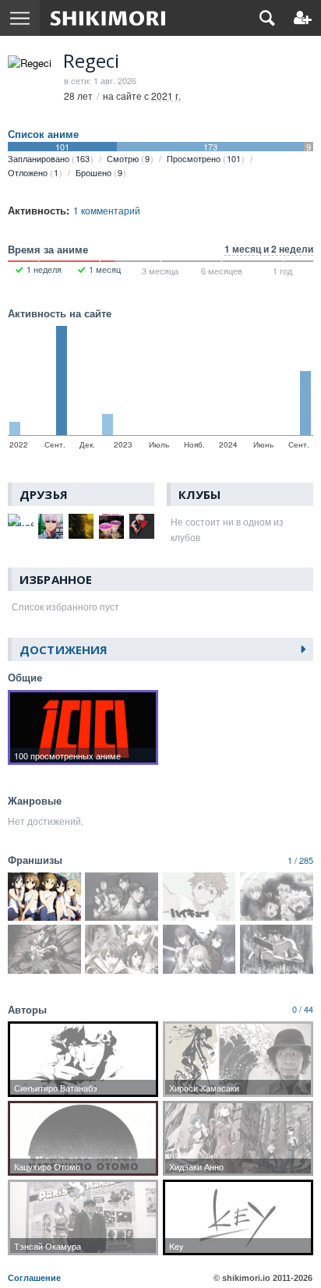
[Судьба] (199, 949)
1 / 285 (300, 860)
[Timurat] (51, 526)
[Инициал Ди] (121, 896)
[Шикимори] (108, 18)
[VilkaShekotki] (21, 520)
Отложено (33, 172)
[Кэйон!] (44, 896)
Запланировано (49, 158)
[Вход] (302, 18)
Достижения (63, 649)
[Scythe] (81, 526)
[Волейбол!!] (199, 896)
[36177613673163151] (111, 526)
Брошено (99, 172)
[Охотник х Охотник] (276, 896)
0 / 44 (302, 1009)
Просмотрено (204, 158)
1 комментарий (106, 210)
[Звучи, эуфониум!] (121, 949)
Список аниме (43, 134)
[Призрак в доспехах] (276, 949)
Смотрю (128, 158)
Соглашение (34, 1278)
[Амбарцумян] (141, 526)
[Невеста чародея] (44, 949)
